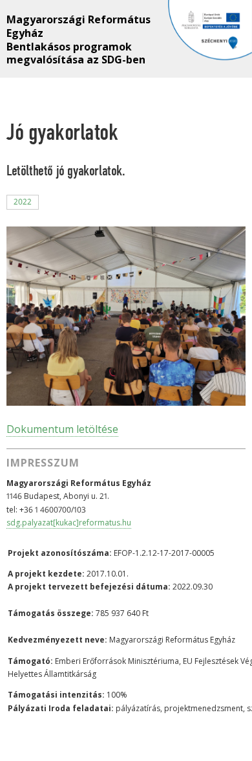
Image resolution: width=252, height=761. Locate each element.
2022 (23, 201)
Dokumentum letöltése (62, 429)
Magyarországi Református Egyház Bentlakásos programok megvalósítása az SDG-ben (78, 32)
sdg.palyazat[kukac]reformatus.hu (68, 522)
